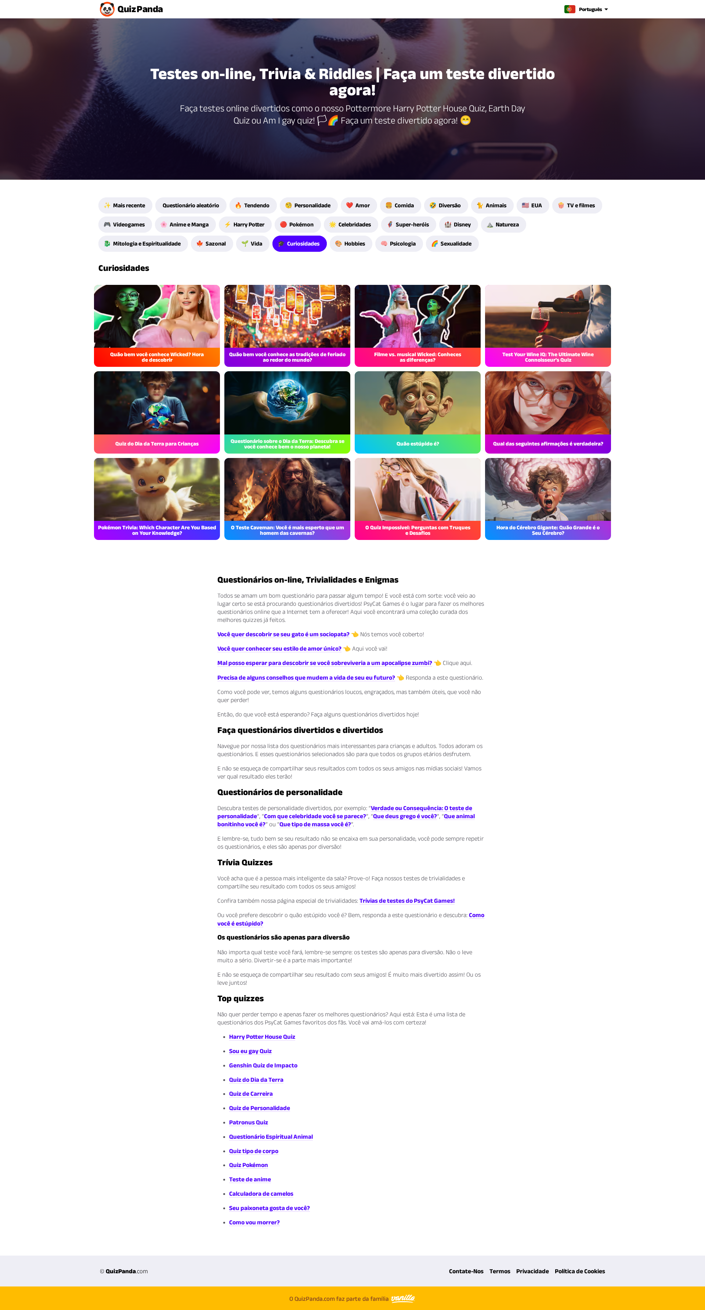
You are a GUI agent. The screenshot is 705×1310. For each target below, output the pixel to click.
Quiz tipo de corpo (253, 1151)
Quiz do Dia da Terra (256, 1079)
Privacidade (532, 1271)
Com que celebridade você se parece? (315, 816)
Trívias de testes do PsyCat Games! (407, 900)
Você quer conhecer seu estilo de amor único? (279, 648)
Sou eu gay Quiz (250, 1051)
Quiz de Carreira (251, 1093)
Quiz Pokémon (248, 1165)
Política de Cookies (580, 1271)
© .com (124, 1271)
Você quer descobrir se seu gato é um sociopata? (283, 634)
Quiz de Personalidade (259, 1108)
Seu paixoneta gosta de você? (269, 1208)
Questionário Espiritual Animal (271, 1136)
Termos (499, 1271)
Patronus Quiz (248, 1122)
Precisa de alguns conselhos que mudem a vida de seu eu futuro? (306, 677)
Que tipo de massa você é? (315, 824)
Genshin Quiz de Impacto (263, 1065)
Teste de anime (250, 1179)
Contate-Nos (466, 1271)
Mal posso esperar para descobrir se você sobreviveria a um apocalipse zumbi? (324, 662)
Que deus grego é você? (405, 816)
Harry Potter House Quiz (262, 1036)
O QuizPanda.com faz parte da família (339, 1298)
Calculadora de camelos (261, 1193)
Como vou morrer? (254, 1222)
